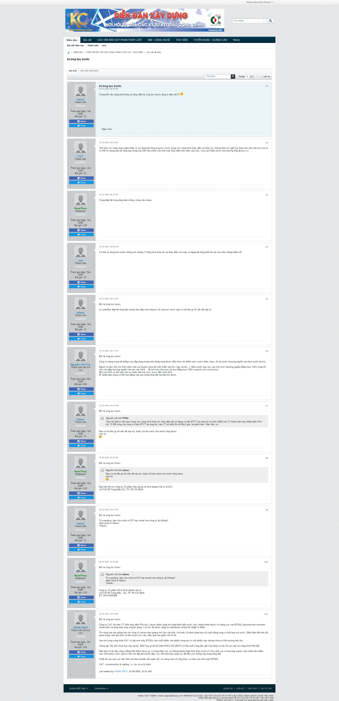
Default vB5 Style (77, 688)
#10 (266, 562)
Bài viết (87, 39)
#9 (267, 510)
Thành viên (92, 45)
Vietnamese (100, 688)
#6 (267, 351)
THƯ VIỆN (182, 39)
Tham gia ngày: (78, 111)
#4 (267, 247)
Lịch (104, 45)
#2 (267, 143)
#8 (267, 458)
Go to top (266, 688)
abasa (80, 99)
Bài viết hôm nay (75, 45)
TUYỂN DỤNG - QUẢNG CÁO (210, 39)
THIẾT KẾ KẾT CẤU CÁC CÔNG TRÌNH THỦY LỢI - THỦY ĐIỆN (114, 52)
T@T (80, 156)
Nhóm (236, 39)
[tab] (73, 70)
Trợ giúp (252, 688)
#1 (267, 86)
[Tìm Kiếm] (270, 21)
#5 (267, 299)
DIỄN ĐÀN (78, 52)
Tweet (82, 125)
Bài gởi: (79, 116)
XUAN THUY (80, 627)
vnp (80, 260)
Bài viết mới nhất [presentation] (90, 71)
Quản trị (228, 688)
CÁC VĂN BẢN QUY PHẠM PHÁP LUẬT (119, 39)
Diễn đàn (72, 40)
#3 (267, 195)
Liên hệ (240, 688)
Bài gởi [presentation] (73, 71)
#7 (267, 406)
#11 (266, 614)
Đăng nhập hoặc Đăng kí (259, 2)
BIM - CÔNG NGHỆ (159, 39)
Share (83, 121)
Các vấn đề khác (154, 52)
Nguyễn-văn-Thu (80, 364)
